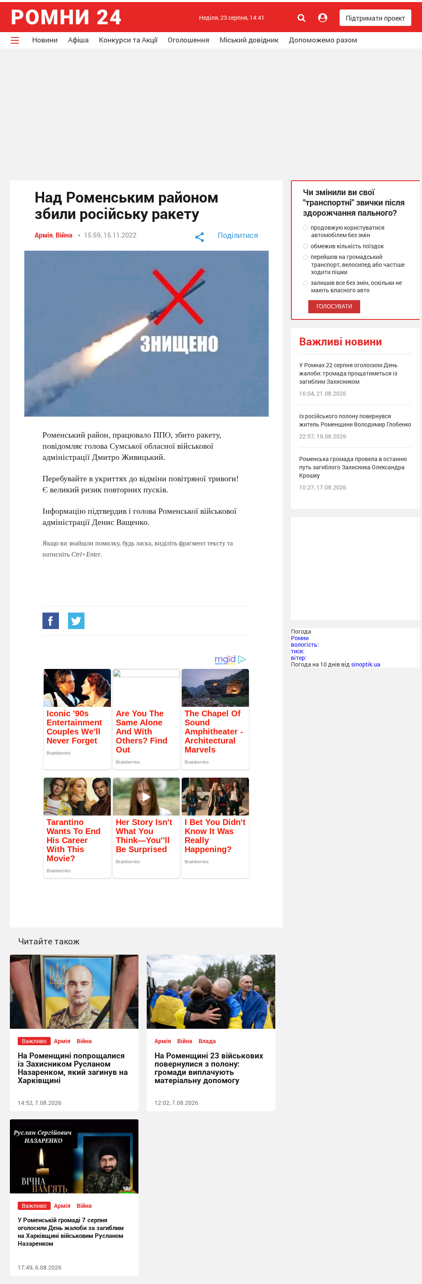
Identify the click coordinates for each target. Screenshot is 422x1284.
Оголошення (188, 39)
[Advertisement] (211, 114)
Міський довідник (249, 39)
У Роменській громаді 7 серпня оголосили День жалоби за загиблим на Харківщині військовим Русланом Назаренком (71, 1231)
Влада (207, 1041)
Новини (45, 39)
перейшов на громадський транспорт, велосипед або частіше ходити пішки (357, 264)
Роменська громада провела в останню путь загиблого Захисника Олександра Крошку (353, 467)
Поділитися (238, 235)
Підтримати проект (375, 18)
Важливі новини (340, 341)
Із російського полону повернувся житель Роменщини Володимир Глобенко (355, 420)
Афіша (78, 39)
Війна (64, 235)
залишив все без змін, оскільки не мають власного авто (355, 286)
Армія (44, 235)
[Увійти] (322, 17)
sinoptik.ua (365, 664)
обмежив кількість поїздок (346, 246)
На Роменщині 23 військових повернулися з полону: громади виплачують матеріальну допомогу (209, 1067)
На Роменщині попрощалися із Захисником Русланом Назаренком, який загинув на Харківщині (73, 1067)
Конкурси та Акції (128, 39)
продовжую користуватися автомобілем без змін (346, 231)
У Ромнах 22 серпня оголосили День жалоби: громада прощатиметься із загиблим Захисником (348, 373)
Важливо (34, 1041)
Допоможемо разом (323, 39)
